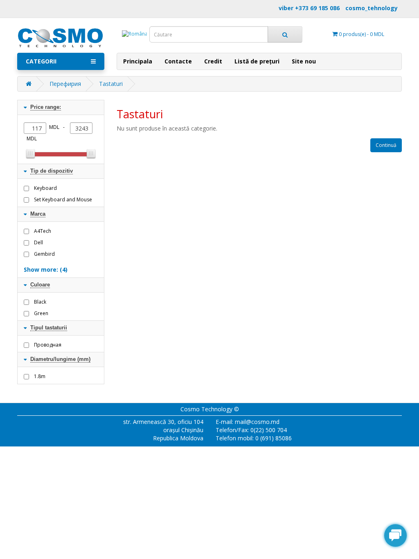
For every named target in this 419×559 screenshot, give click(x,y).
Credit (213, 61)
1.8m (39, 376)
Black (40, 301)
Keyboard (45, 188)
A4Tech (42, 231)
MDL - (58, 127)
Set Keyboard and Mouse (63, 199)
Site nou (304, 61)
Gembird (44, 253)
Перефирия (65, 84)
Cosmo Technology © (209, 409)
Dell (38, 242)
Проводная (47, 344)
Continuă (386, 145)
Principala (137, 61)
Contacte (178, 61)
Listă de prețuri (256, 61)
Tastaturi (111, 84)
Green (41, 313)
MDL (32, 138)
